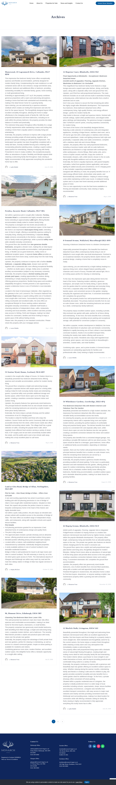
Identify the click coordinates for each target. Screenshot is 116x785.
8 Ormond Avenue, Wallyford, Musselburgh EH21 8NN (87, 240)
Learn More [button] (79, 782)
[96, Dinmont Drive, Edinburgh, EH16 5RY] (29, 593)
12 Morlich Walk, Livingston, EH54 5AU (80, 628)
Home (31, 3)
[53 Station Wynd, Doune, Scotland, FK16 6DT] (29, 352)
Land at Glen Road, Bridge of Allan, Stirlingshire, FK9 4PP (27, 488)
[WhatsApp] (102, 746)
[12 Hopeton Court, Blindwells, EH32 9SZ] (87, 52)
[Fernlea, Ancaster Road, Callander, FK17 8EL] (29, 190)
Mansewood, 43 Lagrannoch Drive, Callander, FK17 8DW (27, 73)
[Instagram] (98, 746)
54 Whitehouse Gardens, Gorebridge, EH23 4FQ (84, 402)
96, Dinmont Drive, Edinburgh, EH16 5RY (23, 613)
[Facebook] (90, 746)
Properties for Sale (52, 3)
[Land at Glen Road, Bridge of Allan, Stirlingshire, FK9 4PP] (29, 466)
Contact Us (79, 3)
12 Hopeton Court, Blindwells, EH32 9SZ (81, 72)
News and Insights (66, 3)
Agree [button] (87, 782)
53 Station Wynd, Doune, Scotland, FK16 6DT (25, 372)
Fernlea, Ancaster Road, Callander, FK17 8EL (25, 211)
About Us (40, 3)
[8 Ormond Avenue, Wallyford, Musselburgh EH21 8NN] (87, 220)
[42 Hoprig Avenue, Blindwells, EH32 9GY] (87, 505)
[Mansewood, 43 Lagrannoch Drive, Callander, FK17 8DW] (29, 52)
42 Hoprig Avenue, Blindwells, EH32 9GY (81, 526)
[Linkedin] (94, 746)
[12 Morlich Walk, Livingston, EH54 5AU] (87, 608)
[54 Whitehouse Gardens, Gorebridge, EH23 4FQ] (87, 381)
